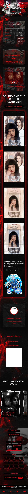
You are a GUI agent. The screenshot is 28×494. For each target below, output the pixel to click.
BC (5, 463)
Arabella (6, 460)
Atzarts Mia (17, 460)
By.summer (22, 465)
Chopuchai (22, 468)
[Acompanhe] (17, 492)
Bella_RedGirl (10, 463)
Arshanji (11, 460)
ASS (8, 457)
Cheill (17, 468)
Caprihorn (6, 468)
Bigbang (21, 463)
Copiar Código (14, 434)
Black (11, 465)
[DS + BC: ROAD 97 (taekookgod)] (11, 417)
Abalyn (12, 457)
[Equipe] (24, 492)
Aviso (22, 460)
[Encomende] (10, 492)
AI (5, 457)
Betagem (16, 463)
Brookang (16, 465)
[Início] (3, 492)
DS (15, 106)
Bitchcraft (6, 465)
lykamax (19, 106)
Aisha (22, 457)
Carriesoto (12, 468)
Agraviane (17, 457)
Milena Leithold (10, 486)
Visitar (19, 477)
